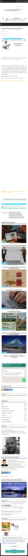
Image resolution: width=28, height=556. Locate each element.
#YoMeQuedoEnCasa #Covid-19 (11, 511)
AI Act (25, 507)
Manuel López (5, 35)
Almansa (16, 508)
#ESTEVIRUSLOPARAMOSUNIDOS (12, 507)
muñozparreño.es (21, 463)
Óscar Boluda (10, 59)
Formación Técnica (13, 215)
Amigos (8, 505)
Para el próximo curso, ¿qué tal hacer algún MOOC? (14, 245)
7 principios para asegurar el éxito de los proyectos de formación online (14, 267)
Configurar (14, 552)
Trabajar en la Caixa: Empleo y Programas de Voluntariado (14, 356)
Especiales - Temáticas (14, 413)
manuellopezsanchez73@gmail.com (9, 470)
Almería (3, 503)
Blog (14, 404)
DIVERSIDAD (11, 212)
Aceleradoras (12, 508)
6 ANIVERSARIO (9, 503)
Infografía (20, 215)
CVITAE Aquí (12, 476)
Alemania (16, 513)
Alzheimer (21, 503)
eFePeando (20, 59)
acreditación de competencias (7, 510)
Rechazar (14, 549)
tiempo (22, 217)
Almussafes (13, 505)
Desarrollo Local (14, 406)
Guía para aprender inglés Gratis (14, 290)
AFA (2, 505)
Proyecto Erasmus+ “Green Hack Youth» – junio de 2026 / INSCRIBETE (14, 333)
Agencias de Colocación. (7, 513)
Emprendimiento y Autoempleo (14, 410)
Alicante (21, 508)
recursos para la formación (14, 217)
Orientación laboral (14, 419)
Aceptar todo (14, 546)
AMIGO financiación (5, 508)
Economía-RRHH (14, 408)
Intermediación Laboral (14, 417)
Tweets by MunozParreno (6, 397)
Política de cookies (12, 543)
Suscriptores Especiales (14, 421)
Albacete (15, 503)
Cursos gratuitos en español (14, 311)
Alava (20, 513)
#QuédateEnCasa (6, 514)
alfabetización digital (17, 510)
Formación (5, 33)
